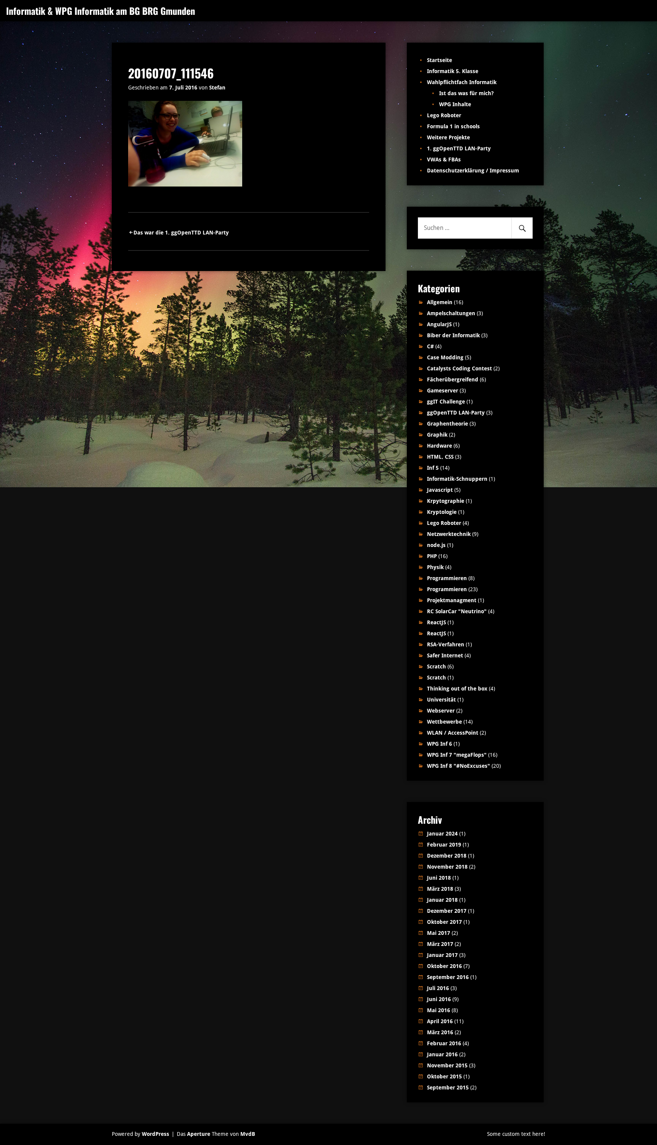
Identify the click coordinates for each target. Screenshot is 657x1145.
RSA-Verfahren (445, 644)
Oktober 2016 (444, 966)
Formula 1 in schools (453, 126)
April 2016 (440, 1021)
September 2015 (448, 1087)
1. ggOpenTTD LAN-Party (459, 148)
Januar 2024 (442, 834)
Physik (435, 567)
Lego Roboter (444, 115)
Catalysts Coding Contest (459, 368)
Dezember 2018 (447, 856)
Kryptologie (442, 512)
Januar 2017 (442, 955)
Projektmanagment (451, 600)
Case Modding (445, 357)
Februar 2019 (444, 845)
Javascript (440, 490)
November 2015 (447, 1065)
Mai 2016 (438, 1010)
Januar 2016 (442, 1054)
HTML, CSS (440, 457)
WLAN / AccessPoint (452, 733)
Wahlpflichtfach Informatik (462, 82)
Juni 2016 (439, 999)
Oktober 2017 (444, 922)
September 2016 (448, 977)
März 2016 (440, 1032)
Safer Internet (445, 655)
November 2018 (447, 867)
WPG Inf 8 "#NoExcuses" (458, 766)
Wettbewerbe (444, 722)
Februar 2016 (444, 1043)
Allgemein (439, 302)
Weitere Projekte (448, 137)
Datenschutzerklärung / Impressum (473, 170)
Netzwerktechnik (449, 534)
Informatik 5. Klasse (452, 71)
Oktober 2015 (444, 1076)
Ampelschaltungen (451, 313)
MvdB (247, 1134)
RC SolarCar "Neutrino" (457, 611)
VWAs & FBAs (444, 159)
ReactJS (436, 622)
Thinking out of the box (457, 689)
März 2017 (440, 944)
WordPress (155, 1134)
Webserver (441, 711)
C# (430, 346)
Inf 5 (433, 468)
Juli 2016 (438, 988)
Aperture (198, 1134)
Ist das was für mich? (466, 93)
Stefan (217, 88)
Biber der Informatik (453, 335)
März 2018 (440, 889)
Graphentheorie (447, 424)
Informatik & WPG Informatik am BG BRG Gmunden (100, 11)
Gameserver (442, 391)
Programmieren (447, 578)
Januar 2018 (442, 900)
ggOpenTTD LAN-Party (456, 413)
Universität (441, 700)
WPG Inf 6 (439, 744)
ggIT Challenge (446, 402)
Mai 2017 (438, 933)
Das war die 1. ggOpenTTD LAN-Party (181, 233)
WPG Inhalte (455, 104)
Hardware (439, 446)
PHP (432, 556)
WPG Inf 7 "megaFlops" (457, 755)
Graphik (437, 435)
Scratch (436, 666)
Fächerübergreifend (452, 379)
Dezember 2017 (447, 911)
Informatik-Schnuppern (457, 479)
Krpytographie (445, 501)
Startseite (439, 60)
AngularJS (439, 324)
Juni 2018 (439, 878)
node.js (436, 545)
